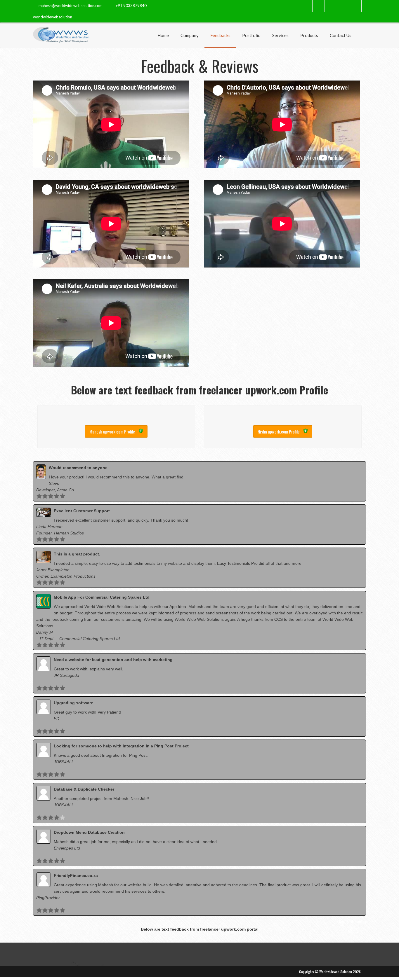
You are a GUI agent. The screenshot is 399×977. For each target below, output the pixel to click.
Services (280, 35)
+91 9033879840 (131, 5)
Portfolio (251, 35)
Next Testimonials (352, 921)
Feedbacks (220, 35)
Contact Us (340, 35)
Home (163, 35)
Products (309, 35)
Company (190, 35)
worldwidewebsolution (52, 17)
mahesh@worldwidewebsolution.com (71, 5)
